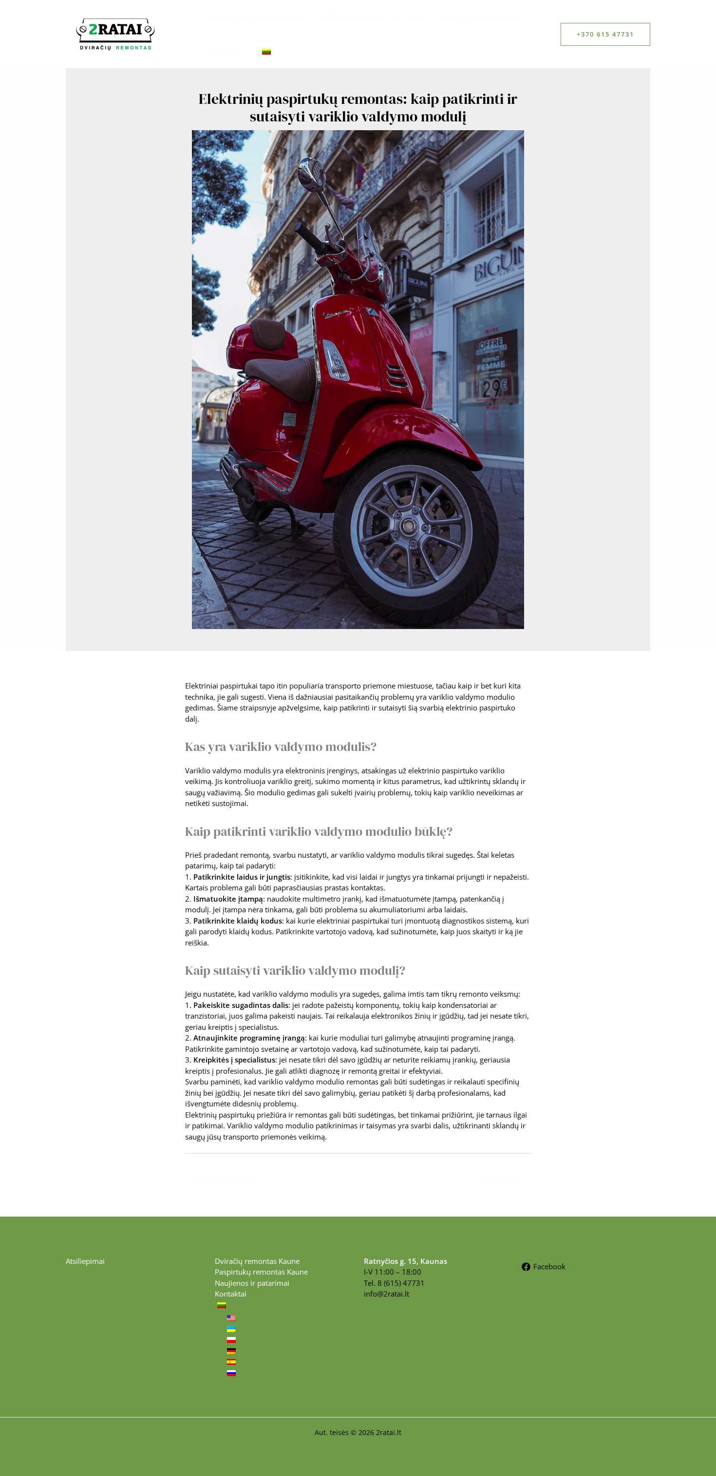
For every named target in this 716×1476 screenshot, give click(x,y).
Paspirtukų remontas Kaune (372, 17)
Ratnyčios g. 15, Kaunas (405, 1261)
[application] (278, 51)
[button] (605, 34)
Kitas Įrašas (506, 1177)
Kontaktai (226, 51)
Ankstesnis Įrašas (219, 1177)
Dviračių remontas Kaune (255, 17)
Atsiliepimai (85, 1261)
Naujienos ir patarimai (483, 17)
